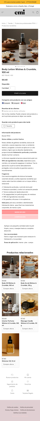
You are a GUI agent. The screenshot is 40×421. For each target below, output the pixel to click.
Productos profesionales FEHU (25, 23)
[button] (20, 12)
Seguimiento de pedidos (12, 385)
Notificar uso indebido (20, 413)
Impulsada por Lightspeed (20, 416)
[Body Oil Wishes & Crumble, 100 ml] (10, 266)
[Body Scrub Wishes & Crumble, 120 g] (29, 266)
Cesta (12, 393)
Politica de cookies (12, 407)
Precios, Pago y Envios (11, 410)
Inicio (3, 23)
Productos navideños (9, 26)
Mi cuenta (27, 377)
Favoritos (28, 384)
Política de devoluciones (27, 410)
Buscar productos (12, 377)
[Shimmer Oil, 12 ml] (10, 344)
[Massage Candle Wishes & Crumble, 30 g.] (29, 304)
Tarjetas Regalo (28, 393)
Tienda (10, 23)
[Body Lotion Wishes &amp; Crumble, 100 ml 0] (20, 47)
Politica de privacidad (26, 407)
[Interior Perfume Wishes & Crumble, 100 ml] (10, 304)
